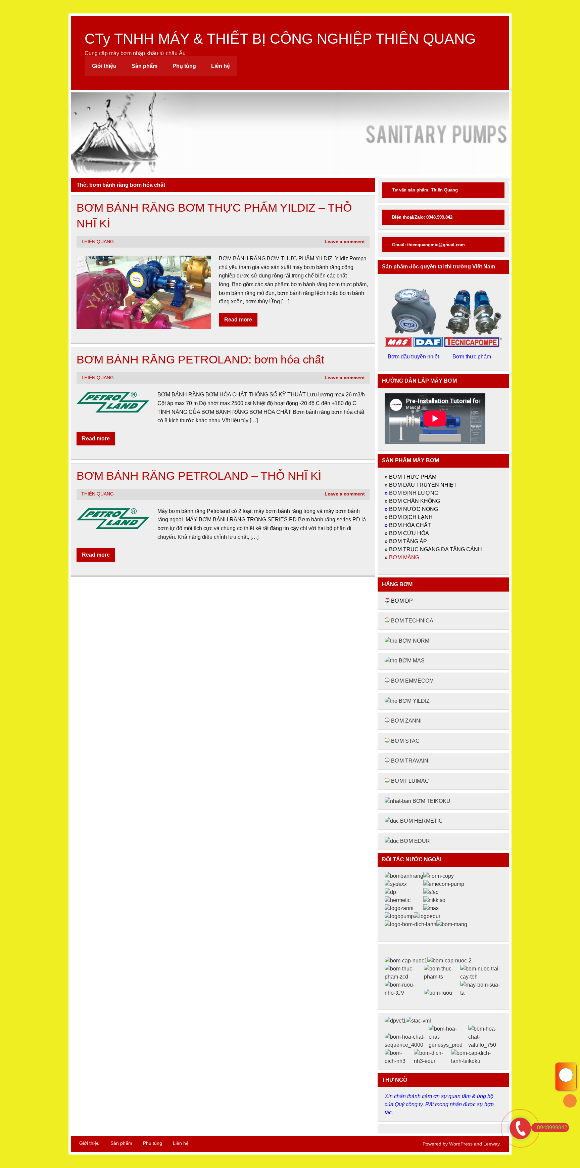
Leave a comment (345, 241)
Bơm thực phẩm (472, 356)
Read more (238, 319)
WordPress (461, 1144)
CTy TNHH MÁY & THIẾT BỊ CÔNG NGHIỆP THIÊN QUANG (280, 39)
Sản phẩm (144, 66)
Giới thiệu (104, 66)
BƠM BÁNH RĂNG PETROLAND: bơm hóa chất (200, 359)
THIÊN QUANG (97, 241)
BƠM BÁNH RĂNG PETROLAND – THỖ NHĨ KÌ (199, 476)
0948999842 (552, 1127)
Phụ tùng (184, 66)
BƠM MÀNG (404, 557)
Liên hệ (220, 66)
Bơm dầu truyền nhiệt (414, 356)
